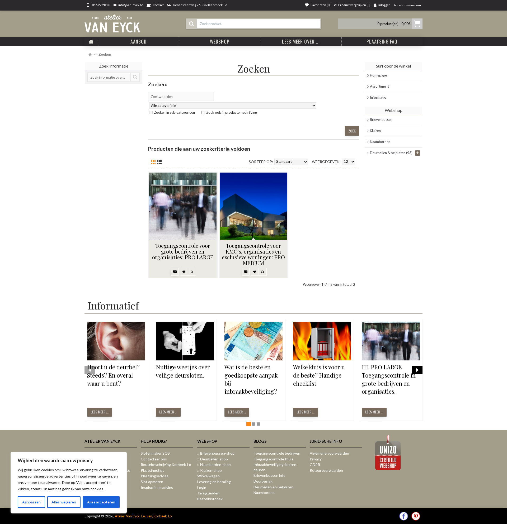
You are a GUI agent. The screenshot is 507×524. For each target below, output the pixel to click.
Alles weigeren (63, 502)
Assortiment (379, 86)
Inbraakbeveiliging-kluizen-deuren (275, 467)
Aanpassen (31, 502)
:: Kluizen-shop (209, 470)
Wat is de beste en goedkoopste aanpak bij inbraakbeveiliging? (251, 379)
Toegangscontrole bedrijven (276, 453)
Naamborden (380, 142)
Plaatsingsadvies (154, 476)
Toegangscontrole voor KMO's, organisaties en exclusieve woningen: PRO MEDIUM (253, 254)
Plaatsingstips (152, 470)
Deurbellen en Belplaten (273, 487)
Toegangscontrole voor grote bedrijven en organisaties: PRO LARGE (182, 251)
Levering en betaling (214, 481)
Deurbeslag (263, 481)
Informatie (378, 97)
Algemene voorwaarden (329, 453)
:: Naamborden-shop (214, 464)
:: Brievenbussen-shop (215, 453)
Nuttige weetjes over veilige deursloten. (183, 371)
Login (201, 487)
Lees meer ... (100, 412)
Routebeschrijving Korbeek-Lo (166, 464)
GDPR (315, 464)
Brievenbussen (381, 119)
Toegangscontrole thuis (273, 459)
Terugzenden (208, 493)
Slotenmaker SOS (155, 453)
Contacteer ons (154, 459)
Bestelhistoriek (210, 499)
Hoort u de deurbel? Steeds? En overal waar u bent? (113, 375)
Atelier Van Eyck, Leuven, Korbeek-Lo (143, 516)
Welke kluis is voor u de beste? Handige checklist (319, 375)
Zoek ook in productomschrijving (231, 112)
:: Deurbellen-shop (212, 459)
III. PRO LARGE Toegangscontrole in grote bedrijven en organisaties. (389, 379)
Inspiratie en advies (157, 487)
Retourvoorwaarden (326, 470)
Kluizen (375, 130)
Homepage (378, 75)
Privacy (316, 459)
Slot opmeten (152, 481)
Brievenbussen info (269, 475)
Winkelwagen (208, 476)
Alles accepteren (101, 502)
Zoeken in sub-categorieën (174, 112)
